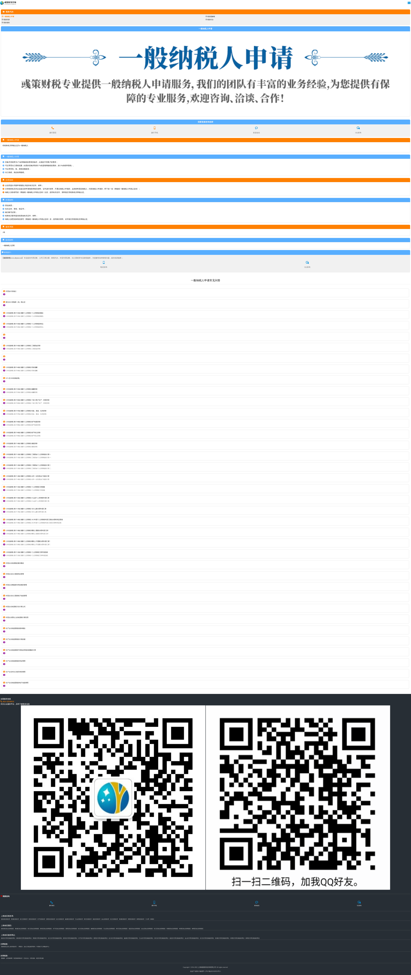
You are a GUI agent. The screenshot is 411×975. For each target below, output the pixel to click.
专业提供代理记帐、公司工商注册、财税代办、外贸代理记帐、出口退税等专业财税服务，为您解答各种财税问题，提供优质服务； (62, 258)
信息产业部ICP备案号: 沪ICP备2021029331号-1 (205, 971)
